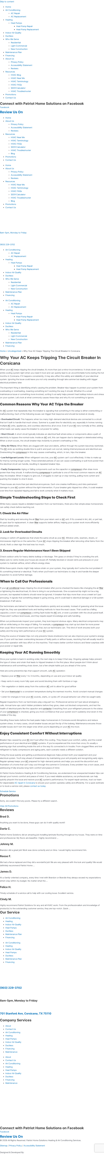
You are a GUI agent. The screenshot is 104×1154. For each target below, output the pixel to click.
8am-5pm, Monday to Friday (13, 232)
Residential (16, 42)
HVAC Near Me (18, 78)
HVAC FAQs (16, 85)
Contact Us (10, 98)
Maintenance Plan (13, 52)
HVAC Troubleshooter (21, 91)
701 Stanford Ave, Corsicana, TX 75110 (25, 1013)
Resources (10, 72)
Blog (13, 153)
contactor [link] (47, 708)
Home (8, 7)
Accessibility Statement (21, 65)
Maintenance (11, 1052)
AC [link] (12, 369)
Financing (9, 55)
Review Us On (12, 112)
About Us (9, 59)
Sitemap (3, 1145)
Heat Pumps (16, 23)
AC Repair (15, 13)
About (8, 1026)
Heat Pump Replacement (27, 29)
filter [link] (37, 519)
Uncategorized (14, 351)
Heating (9, 20)
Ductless (9, 36)
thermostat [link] (15, 691)
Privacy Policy (17, 62)
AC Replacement (18, 16)
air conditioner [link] (13, 588)
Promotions (10, 94)
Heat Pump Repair (24, 26)
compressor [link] (21, 452)
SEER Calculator (18, 88)
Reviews (14, 68)
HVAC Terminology (19, 81)
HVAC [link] (35, 743)
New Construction (19, 49)
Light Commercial (19, 46)
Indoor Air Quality (13, 33)
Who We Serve (12, 39)
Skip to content (7, 1)
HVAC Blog (16, 75)
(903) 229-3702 (7, 244)
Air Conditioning (12, 10)
